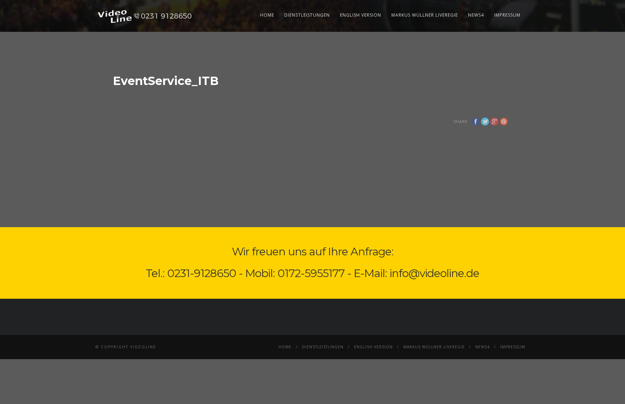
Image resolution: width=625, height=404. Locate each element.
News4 (476, 15)
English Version (360, 15)
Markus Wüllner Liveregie (424, 15)
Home (267, 15)
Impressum (507, 15)
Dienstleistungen (307, 15)
